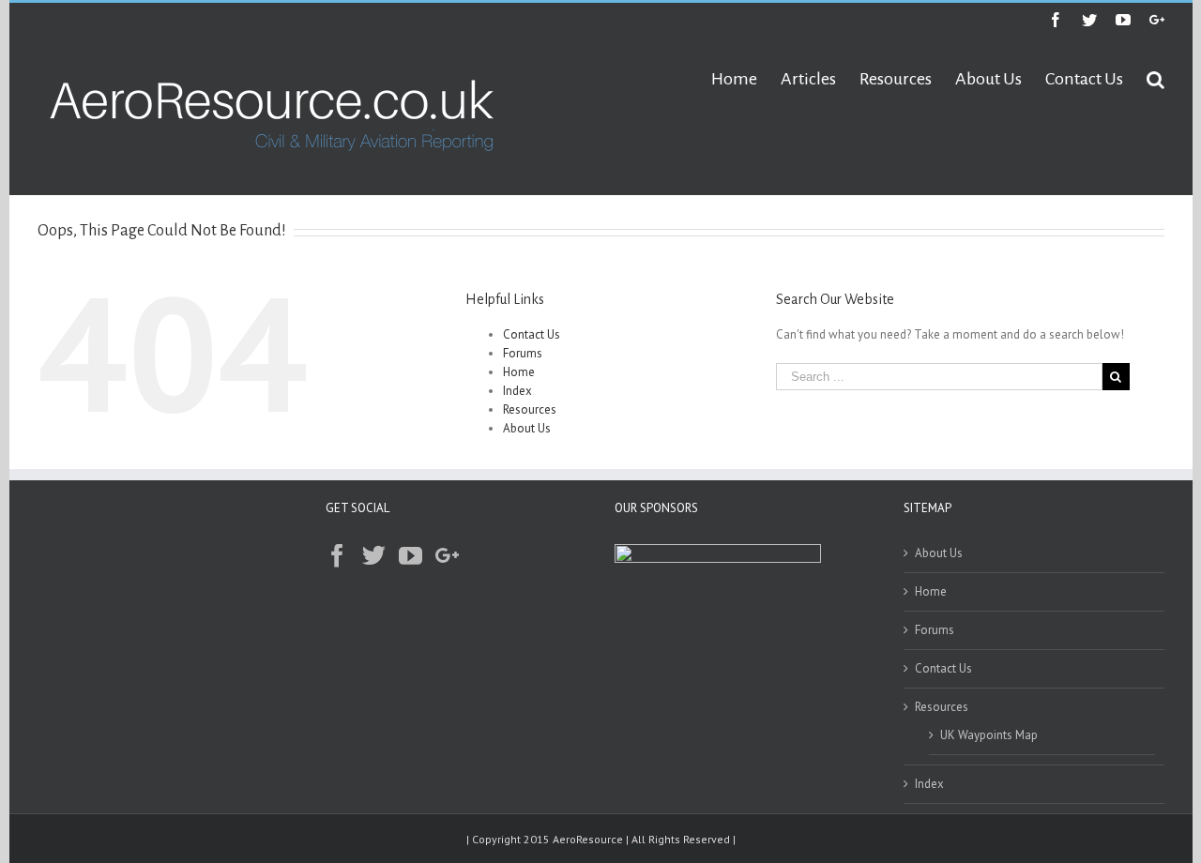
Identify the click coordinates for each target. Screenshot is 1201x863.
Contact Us (531, 334)
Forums (522, 353)
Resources (529, 409)
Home (519, 372)
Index (517, 391)
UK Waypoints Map (989, 735)
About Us (527, 428)
